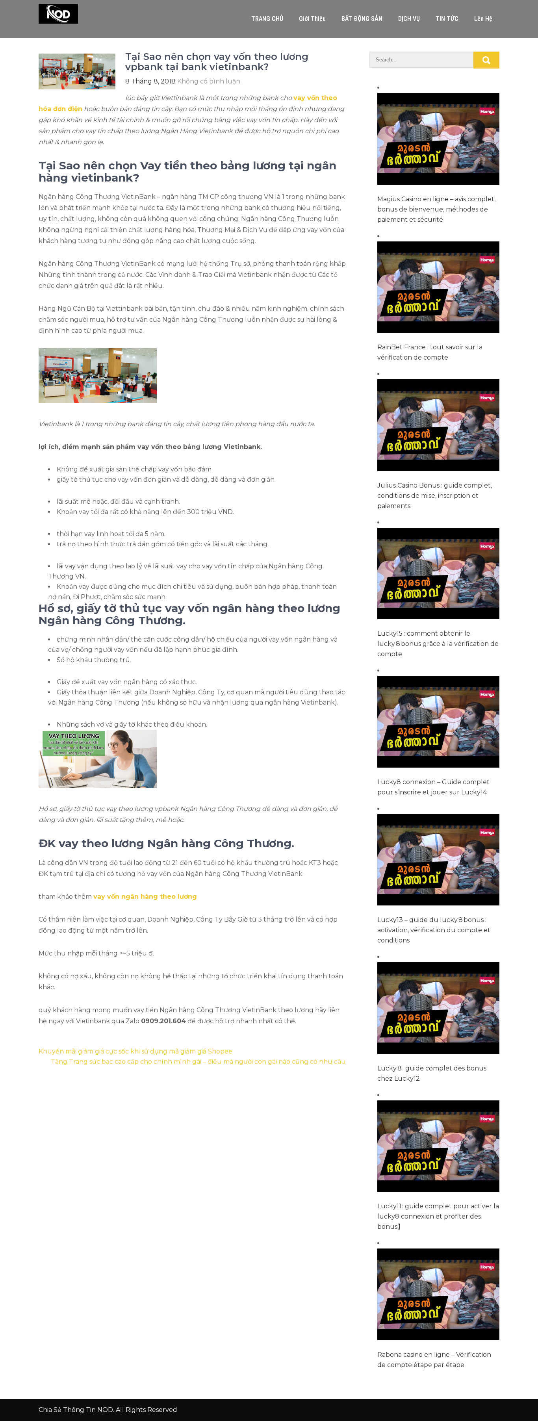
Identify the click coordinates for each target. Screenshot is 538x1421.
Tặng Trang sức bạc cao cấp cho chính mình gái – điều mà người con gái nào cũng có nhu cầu (198, 1061)
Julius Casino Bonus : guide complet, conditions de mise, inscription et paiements (434, 496)
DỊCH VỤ (409, 18)
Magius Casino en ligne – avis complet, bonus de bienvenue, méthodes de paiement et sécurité (436, 209)
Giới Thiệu (312, 18)
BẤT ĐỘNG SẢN (361, 18)
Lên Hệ (483, 18)
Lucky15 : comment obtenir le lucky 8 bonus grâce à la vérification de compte (438, 644)
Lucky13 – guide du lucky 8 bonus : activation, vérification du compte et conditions (433, 930)
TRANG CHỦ (267, 18)
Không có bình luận (208, 81)
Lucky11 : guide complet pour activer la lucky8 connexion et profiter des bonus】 (438, 1216)
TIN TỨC (447, 18)
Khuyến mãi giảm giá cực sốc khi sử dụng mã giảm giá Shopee (135, 1051)
